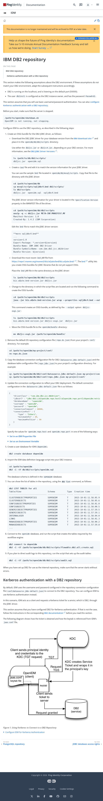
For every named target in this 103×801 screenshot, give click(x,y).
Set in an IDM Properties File (23, 436)
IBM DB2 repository (14, 71)
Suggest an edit (95, 20)
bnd (83, 261)
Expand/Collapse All (88, 38)
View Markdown (98, 20)
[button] (89, 5)
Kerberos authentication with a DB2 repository (27, 76)
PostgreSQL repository (14, 744)
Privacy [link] (41, 789)
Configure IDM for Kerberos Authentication (25, 732)
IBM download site (82, 138)
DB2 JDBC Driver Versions (43, 151)
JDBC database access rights (86, 744)
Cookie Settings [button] (67, 789)
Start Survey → (40, 48)
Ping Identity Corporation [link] (60, 775)
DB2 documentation (53, 613)
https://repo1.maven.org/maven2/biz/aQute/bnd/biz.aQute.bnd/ (43, 261)
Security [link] (52, 789)
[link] (12, 4)
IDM (13, 12)
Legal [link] (31, 789)
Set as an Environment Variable (24, 441)
